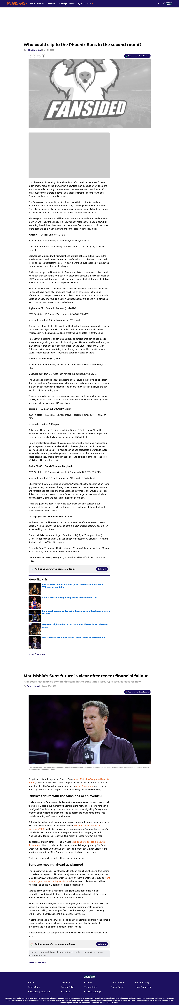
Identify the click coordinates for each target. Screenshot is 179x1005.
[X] (164, 3)
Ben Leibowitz (34, 686)
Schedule (51, 4)
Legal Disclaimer (143, 987)
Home (31, 654)
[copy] (43, 55)
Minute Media (15, 998)
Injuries (81, 4)
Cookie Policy (117, 987)
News (32, 4)
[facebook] (158, 3)
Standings (62, 4)
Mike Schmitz (34, 50)
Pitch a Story (34, 987)
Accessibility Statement (39, 991)
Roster (72, 4)
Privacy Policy (67, 987)
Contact (88, 982)
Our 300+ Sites (118, 982)
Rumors (40, 4)
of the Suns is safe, (84, 786)
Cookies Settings (92, 991)
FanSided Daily (142, 982)
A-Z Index (65, 991)
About (31, 982)
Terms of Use (90, 987)
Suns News (41, 654)
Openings (65, 982)
